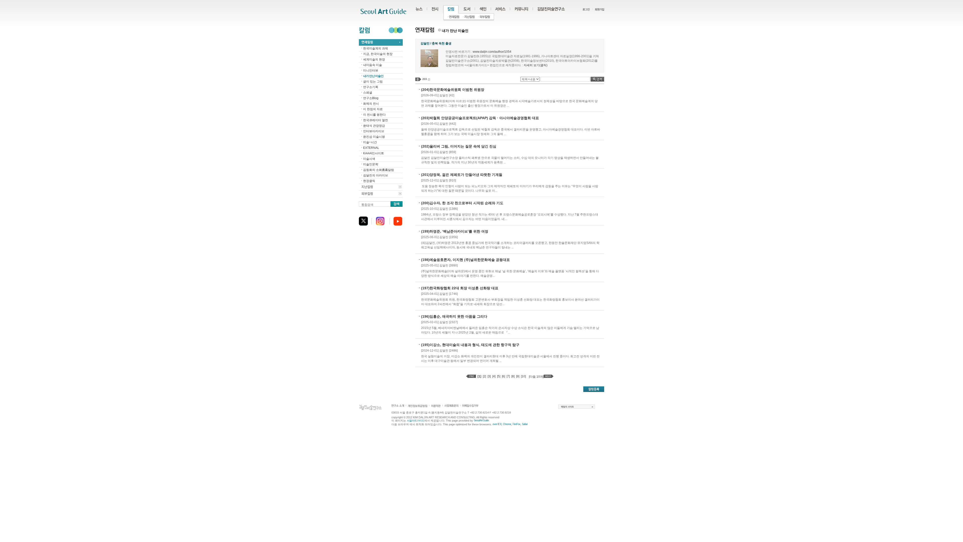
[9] (517, 376)
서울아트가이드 (415, 420)
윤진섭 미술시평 (374, 137)
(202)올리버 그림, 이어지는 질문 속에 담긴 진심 (458, 146)
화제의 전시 (371, 103)
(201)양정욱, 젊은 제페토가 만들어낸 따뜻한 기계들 (461, 175)
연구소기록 (370, 87)
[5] (498, 376)
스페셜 (367, 92)
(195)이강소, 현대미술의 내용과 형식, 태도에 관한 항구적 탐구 (470, 345)
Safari (524, 424)
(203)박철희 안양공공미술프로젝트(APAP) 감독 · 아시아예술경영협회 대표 (480, 118)
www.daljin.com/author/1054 (492, 51)
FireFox (516, 424)
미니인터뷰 (370, 70)
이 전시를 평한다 (374, 114)
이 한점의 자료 (373, 109)
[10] (523, 376)
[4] (494, 376)
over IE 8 (497, 424)
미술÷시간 (370, 142)
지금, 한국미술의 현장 (377, 54)
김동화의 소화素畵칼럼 (378, 170)
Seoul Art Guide (481, 420)
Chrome (507, 424)
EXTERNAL (371, 148)
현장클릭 (369, 181)
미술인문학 (370, 164)
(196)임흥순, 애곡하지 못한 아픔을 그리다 (454, 316)
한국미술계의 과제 (375, 48)
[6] (503, 376)
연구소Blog (370, 98)
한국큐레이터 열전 (375, 120)
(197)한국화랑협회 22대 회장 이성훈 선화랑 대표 (459, 288)
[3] (489, 376)
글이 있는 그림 (373, 81)
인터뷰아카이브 (373, 131)
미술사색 (369, 159)
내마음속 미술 (372, 65)
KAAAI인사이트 (373, 153)
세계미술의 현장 (374, 59)
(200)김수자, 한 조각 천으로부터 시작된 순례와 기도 (462, 203)
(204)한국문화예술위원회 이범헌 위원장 (452, 90)
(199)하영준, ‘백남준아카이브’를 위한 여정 (454, 231)
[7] (508, 376)
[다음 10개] (536, 376)
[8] (513, 376)
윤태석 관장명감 (374, 125)
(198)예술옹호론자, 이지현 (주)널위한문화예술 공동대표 (465, 260)
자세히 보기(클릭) (535, 65)
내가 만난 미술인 (373, 76)
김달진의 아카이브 (375, 175)
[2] (484, 376)
